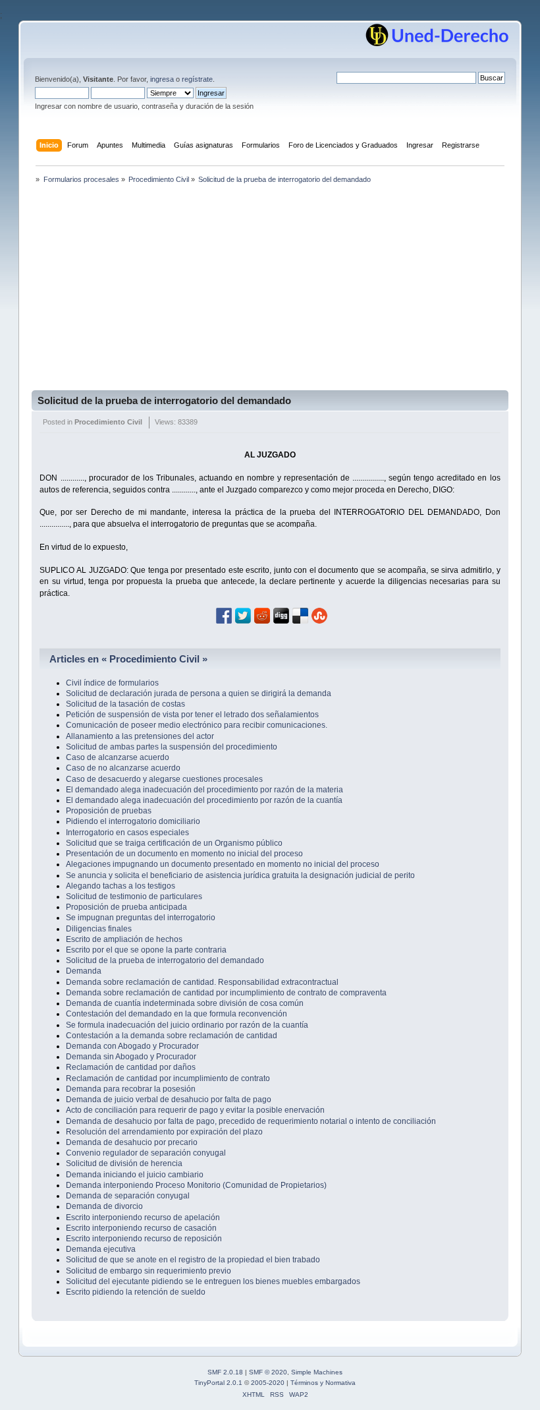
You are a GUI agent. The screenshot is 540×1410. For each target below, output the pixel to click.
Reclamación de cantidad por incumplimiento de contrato (168, 1078)
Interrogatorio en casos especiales (127, 832)
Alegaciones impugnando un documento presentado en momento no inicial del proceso (222, 864)
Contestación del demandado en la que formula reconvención (176, 1013)
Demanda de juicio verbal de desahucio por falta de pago (168, 1099)
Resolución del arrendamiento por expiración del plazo (164, 1131)
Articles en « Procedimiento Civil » (128, 658)
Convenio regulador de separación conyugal (146, 1153)
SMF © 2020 (268, 1372)
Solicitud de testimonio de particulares (134, 896)
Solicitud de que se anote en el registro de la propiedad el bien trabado (193, 1259)
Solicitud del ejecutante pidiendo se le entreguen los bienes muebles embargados (213, 1281)
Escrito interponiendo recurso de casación (141, 1228)
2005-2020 (267, 1382)
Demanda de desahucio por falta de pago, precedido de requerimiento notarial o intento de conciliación (251, 1121)
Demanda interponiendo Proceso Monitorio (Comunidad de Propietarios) (196, 1185)
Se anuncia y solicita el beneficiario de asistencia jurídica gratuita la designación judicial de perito (240, 875)
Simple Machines (316, 1372)
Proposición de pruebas (108, 810)
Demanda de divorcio (104, 1206)
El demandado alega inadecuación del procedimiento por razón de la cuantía (204, 800)
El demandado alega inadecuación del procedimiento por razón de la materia (204, 789)
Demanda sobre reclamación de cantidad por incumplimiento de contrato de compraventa (226, 992)
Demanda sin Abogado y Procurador (131, 1056)
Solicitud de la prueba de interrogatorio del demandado (164, 400)
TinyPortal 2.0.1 (218, 1382)
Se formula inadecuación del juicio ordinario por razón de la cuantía (187, 1025)
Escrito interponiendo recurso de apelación (143, 1217)
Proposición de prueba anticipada (126, 907)
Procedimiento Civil (108, 422)
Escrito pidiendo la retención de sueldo (135, 1292)
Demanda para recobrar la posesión (131, 1089)
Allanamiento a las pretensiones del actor (140, 736)
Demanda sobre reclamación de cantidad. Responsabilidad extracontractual (202, 982)
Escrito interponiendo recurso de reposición (144, 1238)
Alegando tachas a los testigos (120, 886)
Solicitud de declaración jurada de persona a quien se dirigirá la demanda (198, 693)
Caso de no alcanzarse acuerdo (123, 768)
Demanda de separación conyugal (128, 1195)
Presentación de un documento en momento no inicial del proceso (184, 853)
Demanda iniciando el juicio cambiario (134, 1174)
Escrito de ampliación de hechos (124, 939)
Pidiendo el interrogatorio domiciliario (133, 821)
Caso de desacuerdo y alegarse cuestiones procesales (164, 779)
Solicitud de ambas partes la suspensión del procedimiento (171, 746)
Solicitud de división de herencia (124, 1163)
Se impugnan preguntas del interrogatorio (140, 917)
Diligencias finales (99, 928)
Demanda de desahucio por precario (132, 1142)
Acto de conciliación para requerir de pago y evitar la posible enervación (195, 1110)
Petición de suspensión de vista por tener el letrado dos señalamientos (192, 714)
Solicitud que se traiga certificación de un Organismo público (174, 843)
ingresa (162, 79)
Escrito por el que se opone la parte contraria (146, 950)
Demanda (83, 971)
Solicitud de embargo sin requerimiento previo (148, 1271)
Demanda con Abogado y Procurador (132, 1046)
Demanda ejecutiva (101, 1249)
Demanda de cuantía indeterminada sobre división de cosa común (185, 1003)
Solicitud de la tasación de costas (125, 704)
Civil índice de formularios (112, 683)
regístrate (197, 79)
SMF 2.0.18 (225, 1372)
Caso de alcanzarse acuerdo (117, 757)
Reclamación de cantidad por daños (131, 1067)
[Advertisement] (270, 291)
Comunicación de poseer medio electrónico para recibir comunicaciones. (196, 725)
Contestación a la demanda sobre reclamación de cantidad (171, 1035)
